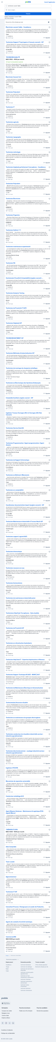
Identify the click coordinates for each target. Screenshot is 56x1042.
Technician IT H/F (11, 892)
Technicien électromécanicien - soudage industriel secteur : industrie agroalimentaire (25, 752)
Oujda (7, 971)
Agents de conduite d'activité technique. (19, 922)
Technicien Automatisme (14, 583)
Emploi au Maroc (6, 1018)
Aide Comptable (11, 847)
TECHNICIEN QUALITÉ (13, 57)
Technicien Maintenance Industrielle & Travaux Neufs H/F (24, 521)
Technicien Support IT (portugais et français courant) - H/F (25, 42)
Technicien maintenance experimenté (18, 246)
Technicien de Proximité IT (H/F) (16, 308)
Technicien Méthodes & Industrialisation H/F (20, 353)
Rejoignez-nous (6, 1013)
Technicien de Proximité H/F (15, 628)
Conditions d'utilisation (7, 1030)
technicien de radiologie (26, 966)
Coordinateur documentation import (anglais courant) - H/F (25, 505)
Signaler (47, 37)
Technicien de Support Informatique (17, 460)
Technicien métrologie (13, 152)
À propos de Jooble (7, 1011)
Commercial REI (11, 937)
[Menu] (2, 2)
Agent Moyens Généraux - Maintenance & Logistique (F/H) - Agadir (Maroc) (25, 812)
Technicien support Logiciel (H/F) (16, 536)
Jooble (10, 1039)
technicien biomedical (26, 964)
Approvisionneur (11, 877)
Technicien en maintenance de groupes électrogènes (23, 717)
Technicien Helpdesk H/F (14, 323)
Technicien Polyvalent (13, 92)
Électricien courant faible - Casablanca (18, 27)
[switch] (49, 22)
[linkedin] (13, 1023)
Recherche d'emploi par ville (41, 966)
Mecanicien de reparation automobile (18, 781)
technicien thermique (26, 979)
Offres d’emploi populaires (41, 964)
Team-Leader (10, 862)
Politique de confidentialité (8, 1033)
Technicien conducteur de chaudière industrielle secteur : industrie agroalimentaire (24, 735)
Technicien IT (10, 107)
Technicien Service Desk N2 (15, 428)
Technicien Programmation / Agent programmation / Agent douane (25, 444)
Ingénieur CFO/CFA (12, 768)
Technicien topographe (13, 137)
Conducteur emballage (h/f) (15, 796)
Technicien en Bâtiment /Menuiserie (17, 475)
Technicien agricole (12, 122)
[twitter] (9, 1023)
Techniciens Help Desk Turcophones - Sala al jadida (22, 613)
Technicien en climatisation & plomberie (19, 643)
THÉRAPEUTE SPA (12, 829)
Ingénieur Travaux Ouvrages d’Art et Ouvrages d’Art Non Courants (24, 414)
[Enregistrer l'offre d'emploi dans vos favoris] (49, 27)
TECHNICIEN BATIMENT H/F (15, 338)
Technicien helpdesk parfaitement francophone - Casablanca (26, 167)
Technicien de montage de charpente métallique (21, 368)
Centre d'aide (5, 1015)
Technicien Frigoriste (13, 215)
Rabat (7, 968)
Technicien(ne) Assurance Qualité (17, 702)
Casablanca (8, 964)
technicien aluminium (25, 988)
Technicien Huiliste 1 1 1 (13, 230)
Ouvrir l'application (49, 2)
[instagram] (6, 1023)
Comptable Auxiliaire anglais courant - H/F (19, 398)
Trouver (28, 13)
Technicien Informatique (14, 551)
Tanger (7, 966)
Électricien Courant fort (13, 77)
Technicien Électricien (13, 198)
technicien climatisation (26, 990)
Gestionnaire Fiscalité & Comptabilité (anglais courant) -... (24, 278)
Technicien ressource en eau (15, 568)
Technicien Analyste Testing (15, 293)
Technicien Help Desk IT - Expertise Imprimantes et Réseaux (25, 659)
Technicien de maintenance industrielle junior (20, 598)
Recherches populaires (11, 959)
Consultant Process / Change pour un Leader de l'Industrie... (25, 907)
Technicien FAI (10, 263)
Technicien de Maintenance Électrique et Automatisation (24, 688)
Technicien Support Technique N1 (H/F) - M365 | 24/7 (23, 674)
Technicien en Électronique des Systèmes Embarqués (23, 383)
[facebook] (2, 1023)
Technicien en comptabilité (14, 490)
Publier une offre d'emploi (25, 1011)
